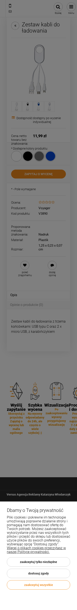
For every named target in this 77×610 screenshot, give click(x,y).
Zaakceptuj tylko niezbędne (38, 562)
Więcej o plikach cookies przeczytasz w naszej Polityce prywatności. (36, 550)
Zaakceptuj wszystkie (38, 585)
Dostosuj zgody (38, 573)
